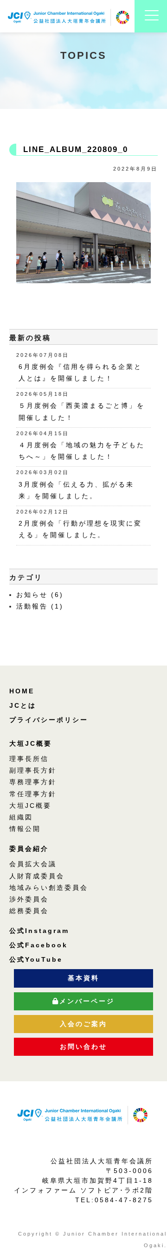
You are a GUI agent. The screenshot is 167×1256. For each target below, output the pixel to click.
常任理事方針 (33, 794)
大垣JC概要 (30, 743)
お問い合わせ (83, 1046)
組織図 (21, 817)
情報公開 (25, 828)
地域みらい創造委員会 (48, 887)
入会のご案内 (83, 1024)
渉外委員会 (29, 899)
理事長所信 (29, 758)
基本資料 (83, 978)
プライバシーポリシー (48, 719)
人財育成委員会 (36, 876)
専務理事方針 (33, 782)
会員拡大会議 (33, 864)
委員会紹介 (29, 848)
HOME (21, 691)
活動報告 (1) (40, 606)
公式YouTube (36, 959)
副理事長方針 (33, 770)
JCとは (22, 705)
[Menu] (152, 26)
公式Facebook (38, 945)
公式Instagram (39, 930)
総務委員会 (29, 910)
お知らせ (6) (40, 594)
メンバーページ (87, 1001)
